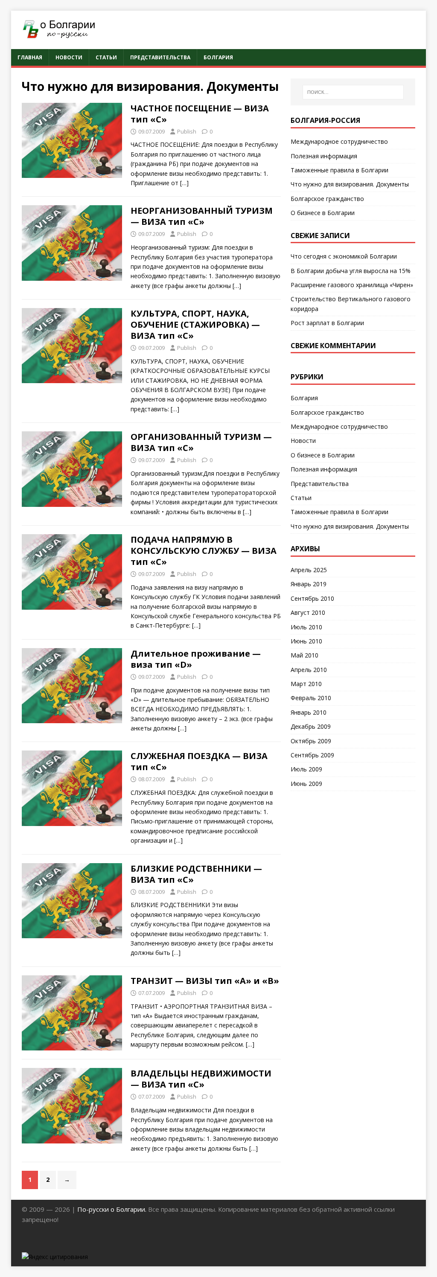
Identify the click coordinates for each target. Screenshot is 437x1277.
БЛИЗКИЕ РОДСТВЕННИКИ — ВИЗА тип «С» (196, 874)
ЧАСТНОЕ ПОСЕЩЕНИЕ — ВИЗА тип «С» (200, 113)
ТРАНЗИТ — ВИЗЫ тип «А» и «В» (205, 980)
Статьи (106, 57)
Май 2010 (304, 655)
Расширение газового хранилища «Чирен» (352, 285)
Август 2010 (308, 612)
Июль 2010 (306, 627)
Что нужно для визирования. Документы (350, 184)
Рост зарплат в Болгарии (327, 323)
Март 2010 (306, 684)
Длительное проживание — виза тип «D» (196, 659)
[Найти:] (353, 92)
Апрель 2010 (309, 670)
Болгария (218, 57)
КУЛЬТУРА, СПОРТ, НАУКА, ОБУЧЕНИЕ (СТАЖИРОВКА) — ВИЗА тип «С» (195, 324)
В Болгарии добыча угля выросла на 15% (351, 271)
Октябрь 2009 (311, 741)
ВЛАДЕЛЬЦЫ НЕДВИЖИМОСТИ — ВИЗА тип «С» (201, 1079)
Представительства (160, 57)
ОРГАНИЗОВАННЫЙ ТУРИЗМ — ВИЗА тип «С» (201, 442)
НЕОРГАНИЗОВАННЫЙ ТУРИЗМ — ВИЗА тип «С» (202, 216)
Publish (186, 131)
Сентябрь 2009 (312, 755)
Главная (29, 57)
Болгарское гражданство (327, 199)
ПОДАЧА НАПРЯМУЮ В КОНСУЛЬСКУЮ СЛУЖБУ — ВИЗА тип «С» (204, 550)
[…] (184, 183)
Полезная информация (324, 156)
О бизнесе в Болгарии (323, 213)
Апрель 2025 (309, 570)
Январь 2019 (308, 584)
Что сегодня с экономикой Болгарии (344, 256)
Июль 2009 (306, 769)
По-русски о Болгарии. (112, 1209)
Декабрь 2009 (311, 726)
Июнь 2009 (306, 784)
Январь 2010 (308, 712)
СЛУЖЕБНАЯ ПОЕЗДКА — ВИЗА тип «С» (199, 761)
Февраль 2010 (311, 698)
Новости (68, 57)
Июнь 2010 (306, 641)
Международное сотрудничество (339, 141)
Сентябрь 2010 (312, 598)
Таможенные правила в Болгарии (339, 170)
